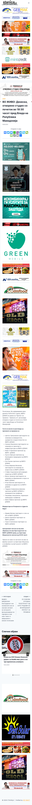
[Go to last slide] (4, 654)
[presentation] (16, 644)
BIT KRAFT (26, 800)
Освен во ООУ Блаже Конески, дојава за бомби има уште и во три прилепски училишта (16, 659)
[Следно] (27, 654)
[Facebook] (5, 132)
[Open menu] (28, 3)
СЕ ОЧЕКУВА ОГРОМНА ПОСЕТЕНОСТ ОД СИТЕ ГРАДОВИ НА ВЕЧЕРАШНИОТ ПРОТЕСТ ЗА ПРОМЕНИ (23, 604)
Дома (4, 98)
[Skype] (23, 132)
